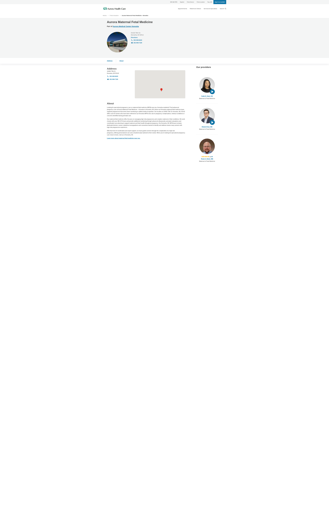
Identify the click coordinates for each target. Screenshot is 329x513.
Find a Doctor (190, 2)
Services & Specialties (210, 8)
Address (109, 61)
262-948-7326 (137, 43)
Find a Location (201, 2)
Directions (134, 37)
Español (182, 2)
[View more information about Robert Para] (207, 115)
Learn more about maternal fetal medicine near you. (123, 138)
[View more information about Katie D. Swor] (207, 85)
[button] (161, 89)
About (121, 61)
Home (104, 15)
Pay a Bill (209, 2)
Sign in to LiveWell (220, 2)
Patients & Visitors (195, 8)
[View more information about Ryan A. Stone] (207, 146)
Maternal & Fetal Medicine (207, 98)
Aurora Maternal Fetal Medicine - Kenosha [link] (135, 15)
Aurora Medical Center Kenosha (126, 26)
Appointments (182, 8)
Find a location (114, 15)
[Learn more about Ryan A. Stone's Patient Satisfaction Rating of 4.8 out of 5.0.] (205, 156)
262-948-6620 (137, 40)
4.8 (210, 156)
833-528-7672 (173, 2)
